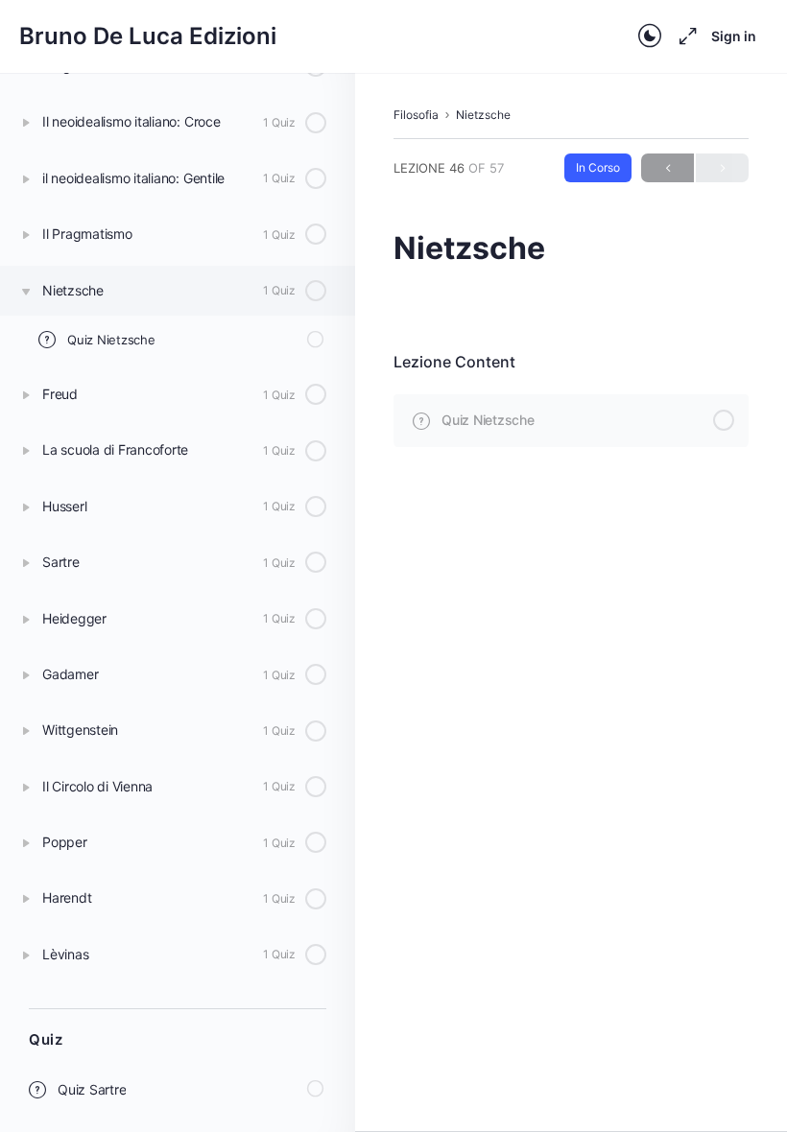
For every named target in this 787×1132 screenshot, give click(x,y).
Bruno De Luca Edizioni (147, 36)
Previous (667, 167)
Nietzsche (483, 114)
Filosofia (416, 114)
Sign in (733, 36)
